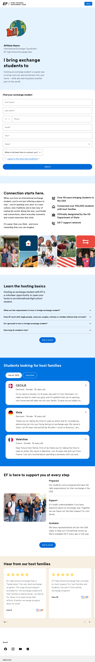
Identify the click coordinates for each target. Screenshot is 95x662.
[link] (14, 3)
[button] (47, 340)
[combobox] (7, 119)
